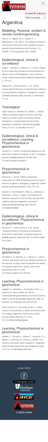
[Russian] (42, 14)
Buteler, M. (22, 111)
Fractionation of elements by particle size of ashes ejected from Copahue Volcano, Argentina (23, 198)
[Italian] (37, 14)
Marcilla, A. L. (22, 257)
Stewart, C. (6, 336)
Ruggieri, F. (7, 289)
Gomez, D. (6, 192)
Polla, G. (29, 192)
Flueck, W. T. (7, 86)
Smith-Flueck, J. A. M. (23, 86)
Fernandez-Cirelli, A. (27, 307)
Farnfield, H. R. (8, 257)
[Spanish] (45, 14)
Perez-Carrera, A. (9, 307)
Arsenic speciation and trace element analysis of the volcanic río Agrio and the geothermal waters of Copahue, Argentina (24, 263)
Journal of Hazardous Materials (22, 299)
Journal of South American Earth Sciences (19, 48)
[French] (32, 14)
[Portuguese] (40, 14)
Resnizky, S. (7, 195)
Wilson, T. (27, 336)
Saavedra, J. (18, 289)
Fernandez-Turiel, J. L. (33, 289)
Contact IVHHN (24, 368)
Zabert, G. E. (26, 68)
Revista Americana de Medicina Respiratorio (27, 77)
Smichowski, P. (18, 192)
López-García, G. (9, 111)
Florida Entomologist (31, 124)
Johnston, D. (16, 339)
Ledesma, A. (38, 192)
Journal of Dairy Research (12, 317)
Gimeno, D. (7, 292)
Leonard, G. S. (39, 336)
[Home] (16, 6)
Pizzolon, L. (17, 336)
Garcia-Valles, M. (20, 292)
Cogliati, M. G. (18, 38)
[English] (26, 14)
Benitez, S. (15, 68)
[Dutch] (29, 14)
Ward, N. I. (33, 257)
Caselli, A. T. (30, 38)
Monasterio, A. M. (10, 42)
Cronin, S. (27, 339)
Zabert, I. (6, 68)
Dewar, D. (6, 339)
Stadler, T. (32, 111)
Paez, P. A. (6, 38)
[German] (34, 14)
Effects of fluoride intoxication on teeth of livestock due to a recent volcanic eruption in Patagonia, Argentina (23, 180)
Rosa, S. (16, 195)
